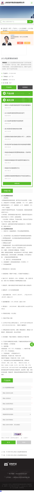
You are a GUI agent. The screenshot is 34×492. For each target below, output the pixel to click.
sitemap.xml (24, 486)
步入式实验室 (22, 28)
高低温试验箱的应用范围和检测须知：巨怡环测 (18, 152)
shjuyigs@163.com (21, 473)
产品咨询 (8, 87)
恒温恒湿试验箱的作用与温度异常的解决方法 (17, 160)
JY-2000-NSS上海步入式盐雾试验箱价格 (16, 451)
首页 (10, 28)
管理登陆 (21, 487)
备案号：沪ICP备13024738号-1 (12, 486)
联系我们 (25, 87)
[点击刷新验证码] (17, 434)
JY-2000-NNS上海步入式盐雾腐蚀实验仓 (16, 455)
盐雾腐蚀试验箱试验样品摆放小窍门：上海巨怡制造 (19, 136)
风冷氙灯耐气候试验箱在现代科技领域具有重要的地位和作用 (19, 144)
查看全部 (17, 183)
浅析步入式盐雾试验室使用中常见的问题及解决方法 (19, 105)
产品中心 (15, 28)
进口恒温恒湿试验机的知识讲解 (13, 128)
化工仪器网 (15, 487)
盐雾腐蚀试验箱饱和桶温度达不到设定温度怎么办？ (19, 176)
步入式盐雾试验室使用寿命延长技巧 (14, 113)
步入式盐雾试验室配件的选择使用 (14, 121)
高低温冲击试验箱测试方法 (12, 168)
